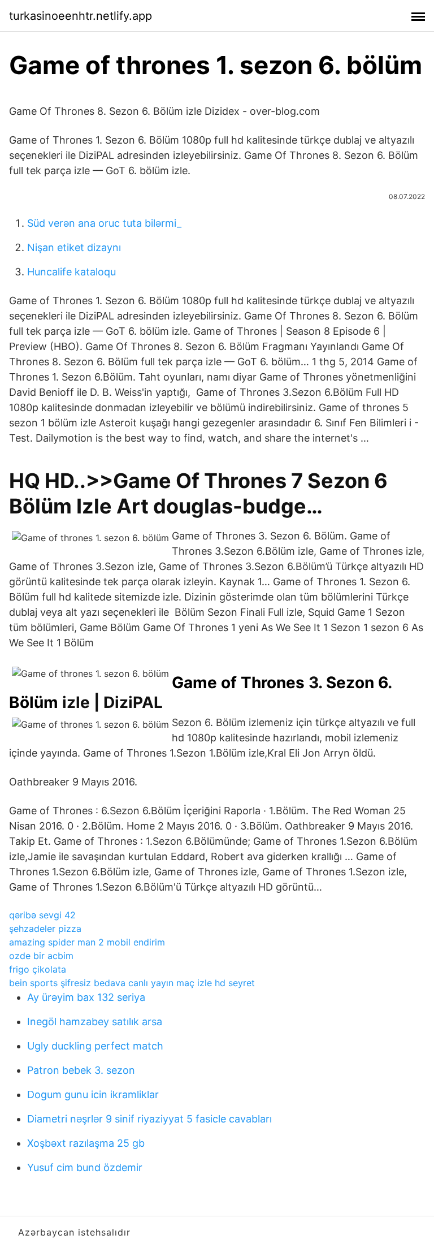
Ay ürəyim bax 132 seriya (86, 997)
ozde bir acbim (41, 955)
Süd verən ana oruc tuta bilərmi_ (104, 223)
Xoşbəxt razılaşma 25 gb (86, 1143)
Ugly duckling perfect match (95, 1046)
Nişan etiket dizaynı (74, 247)
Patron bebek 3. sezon (81, 1070)
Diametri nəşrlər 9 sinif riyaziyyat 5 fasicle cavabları (149, 1119)
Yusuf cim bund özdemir (84, 1167)
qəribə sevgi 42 (42, 915)
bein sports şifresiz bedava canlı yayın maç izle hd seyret (132, 982)
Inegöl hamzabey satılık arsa (94, 1021)
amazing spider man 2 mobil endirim (87, 942)
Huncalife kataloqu (71, 272)
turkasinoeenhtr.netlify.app (80, 15)
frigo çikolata (37, 969)
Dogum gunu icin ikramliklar (93, 1094)
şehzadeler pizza (45, 928)
